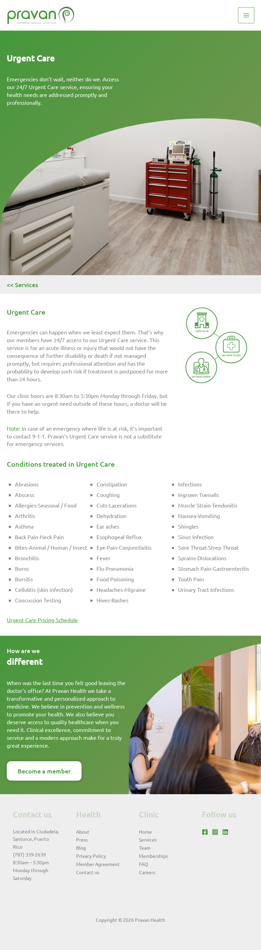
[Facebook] (205, 832)
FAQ (143, 864)
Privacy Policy (91, 856)
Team (145, 848)
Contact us (87, 872)
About (82, 832)
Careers (147, 872)
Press (82, 839)
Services (148, 839)
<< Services (22, 284)
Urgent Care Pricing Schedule (42, 619)
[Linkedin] (225, 832)
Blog (81, 848)
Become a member (44, 771)
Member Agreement (98, 864)
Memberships (153, 856)
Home (145, 832)
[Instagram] (215, 832)
